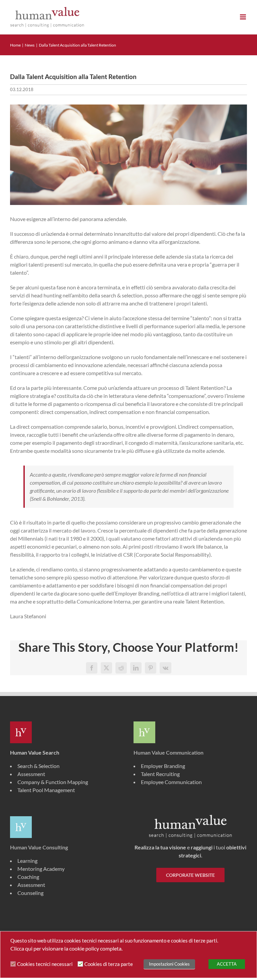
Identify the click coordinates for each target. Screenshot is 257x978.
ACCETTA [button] (227, 964)
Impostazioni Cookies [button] (169, 964)
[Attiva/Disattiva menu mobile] (243, 16)
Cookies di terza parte (108, 964)
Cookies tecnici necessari (45, 964)
